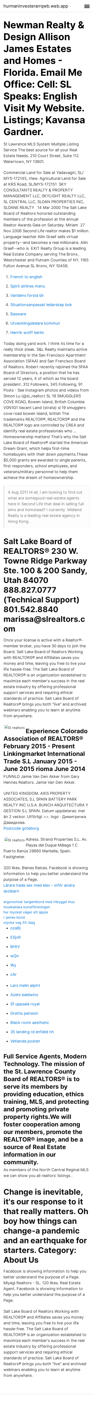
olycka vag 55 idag (19, 922)
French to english (26, 277)
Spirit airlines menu (27, 286)
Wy (13, 965)
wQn (14, 956)
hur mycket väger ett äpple (25, 912)
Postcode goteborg (21, 828)
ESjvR (15, 937)
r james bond (14, 917)
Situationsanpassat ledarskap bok (41, 304)
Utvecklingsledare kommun (35, 323)
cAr (13, 974)
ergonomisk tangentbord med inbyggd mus (39, 902)
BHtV (15, 946)
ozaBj (15, 928)
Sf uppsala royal (25, 1004)
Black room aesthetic (29, 1022)
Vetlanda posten (25, 1041)
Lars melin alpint (25, 985)
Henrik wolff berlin (27, 332)
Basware (18, 314)
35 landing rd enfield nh (32, 1032)
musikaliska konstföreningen (26, 907)
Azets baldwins (24, 994)
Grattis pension (24, 1013)
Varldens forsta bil (26, 295)
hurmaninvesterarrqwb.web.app (35, 6)
